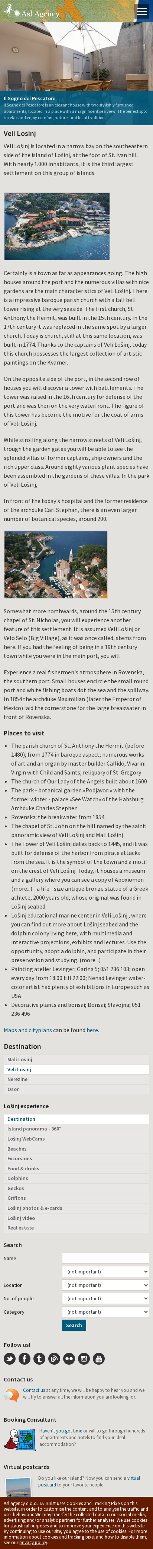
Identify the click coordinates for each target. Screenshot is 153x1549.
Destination (21, 1119)
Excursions (19, 1158)
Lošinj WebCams (26, 1138)
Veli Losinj (19, 1069)
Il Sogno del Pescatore (29, 98)
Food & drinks (23, 1168)
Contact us (34, 1390)
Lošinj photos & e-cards (34, 1208)
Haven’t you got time (60, 1431)
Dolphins (17, 1178)
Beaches (17, 1148)
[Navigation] (141, 11)
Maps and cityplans (28, 1030)
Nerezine (17, 1079)
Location (13, 1285)
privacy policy (33, 1542)
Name (10, 1258)
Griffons (16, 1198)
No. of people (19, 1298)
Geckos (15, 1188)
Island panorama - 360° (34, 1128)
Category (14, 1311)
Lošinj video (21, 1218)
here (92, 1030)
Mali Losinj (19, 1059)
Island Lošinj (31, 11)
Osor (13, 1089)
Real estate (20, 1227)
